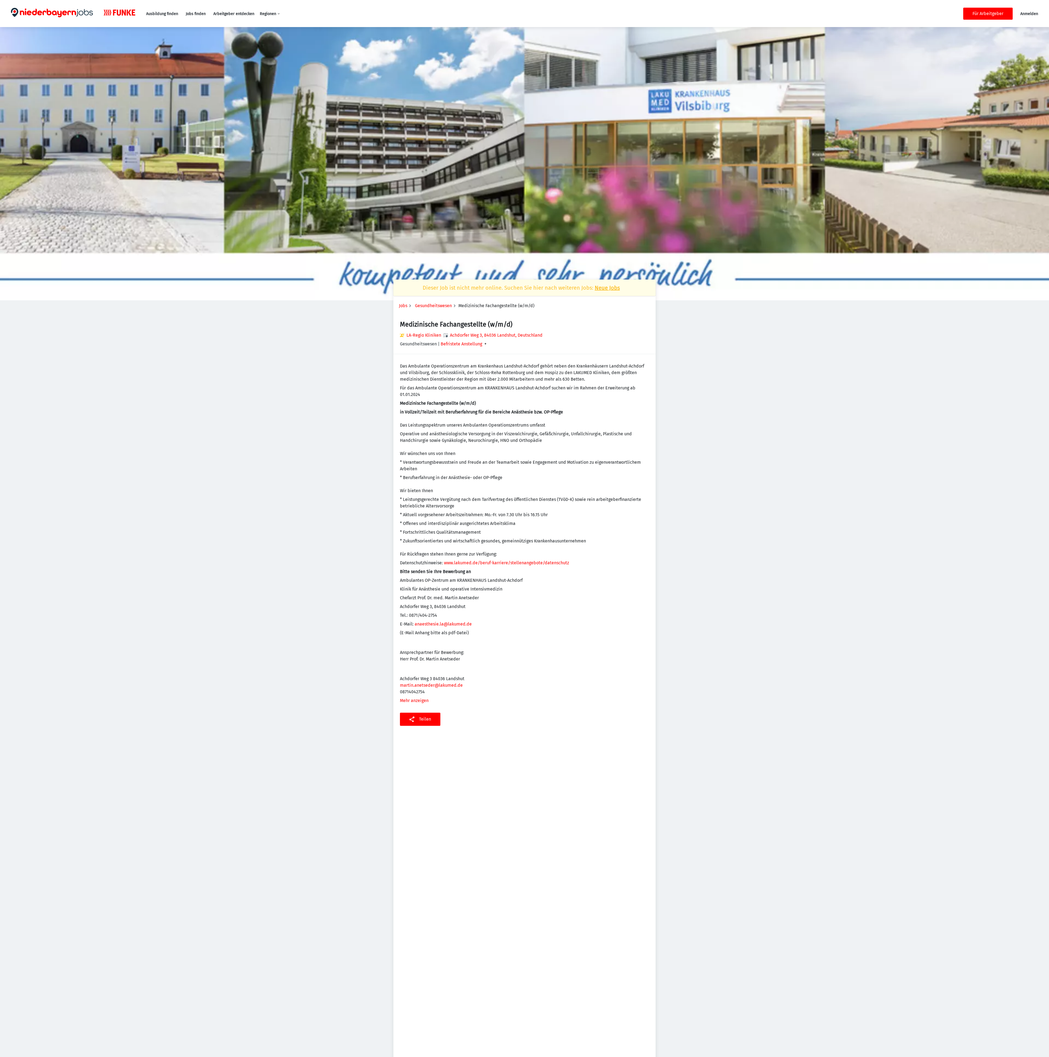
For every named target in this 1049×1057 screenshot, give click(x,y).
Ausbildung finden (162, 13)
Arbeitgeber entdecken (233, 13)
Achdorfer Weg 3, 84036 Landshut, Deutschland (496, 335)
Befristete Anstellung (461, 344)
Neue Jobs (607, 287)
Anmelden (1029, 13)
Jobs (403, 305)
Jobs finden (196, 13)
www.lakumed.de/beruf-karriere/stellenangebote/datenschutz (506, 562)
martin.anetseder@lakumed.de (431, 685)
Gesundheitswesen (433, 305)
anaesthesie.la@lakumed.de (443, 624)
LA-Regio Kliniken (423, 335)
